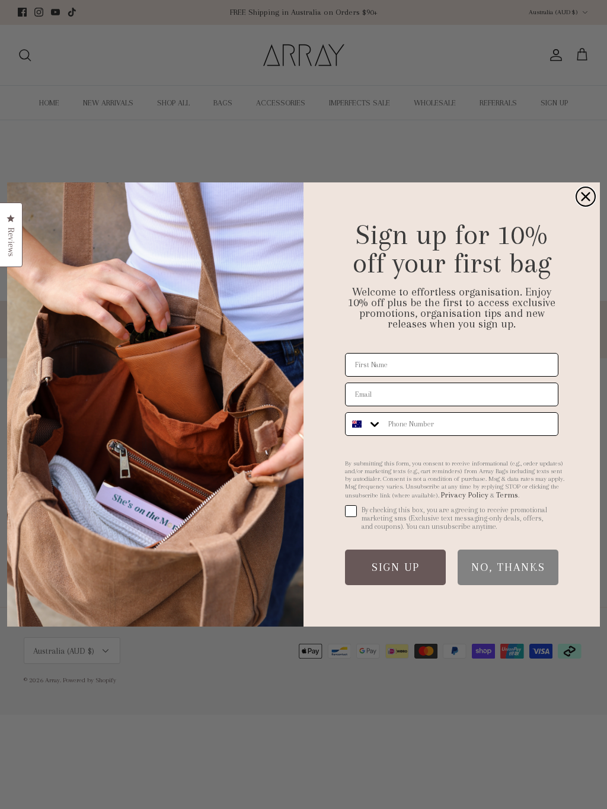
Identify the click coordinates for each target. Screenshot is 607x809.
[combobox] (364, 424)
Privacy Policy (464, 494)
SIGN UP (396, 567)
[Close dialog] (585, 196)
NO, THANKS (508, 567)
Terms (507, 494)
